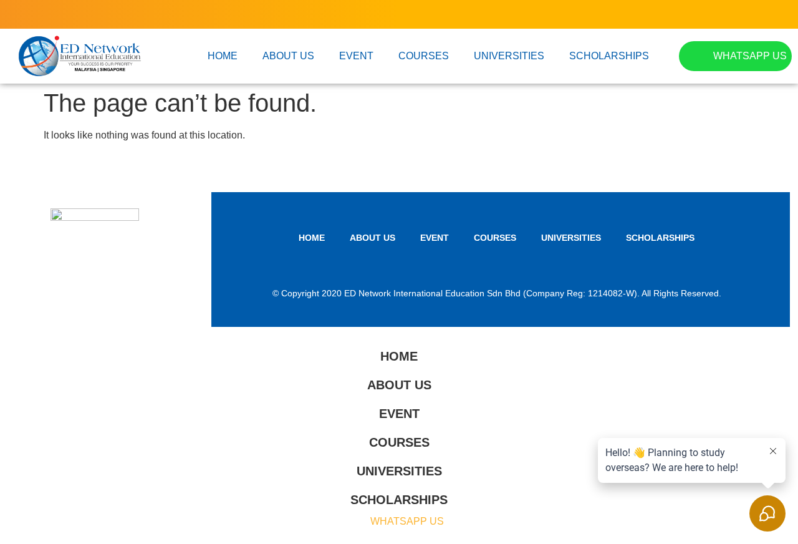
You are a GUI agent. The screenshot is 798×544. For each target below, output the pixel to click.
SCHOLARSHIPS (609, 56)
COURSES (423, 56)
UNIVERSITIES (509, 56)
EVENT (356, 56)
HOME (223, 56)
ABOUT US (288, 56)
